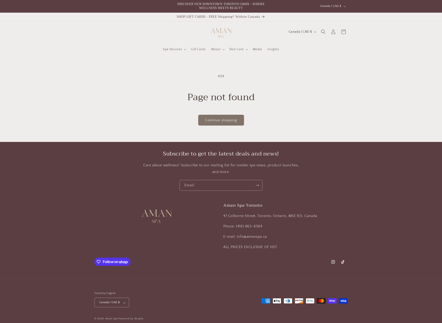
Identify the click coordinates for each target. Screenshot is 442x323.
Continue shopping (221, 120)
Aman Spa (111, 318)
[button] (174, 49)
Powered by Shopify (130, 318)
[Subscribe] (257, 185)
